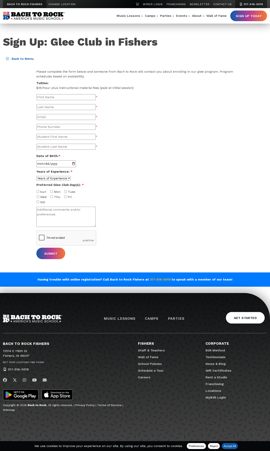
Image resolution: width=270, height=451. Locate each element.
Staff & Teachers (151, 350)
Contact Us (222, 4)
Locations (213, 391)
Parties (165, 16)
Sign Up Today (249, 16)
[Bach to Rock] (34, 15)
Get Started (245, 318)
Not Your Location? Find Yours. (23, 362)
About (197, 16)
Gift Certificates (218, 370)
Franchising (176, 4)
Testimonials (216, 357)
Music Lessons (128, 16)
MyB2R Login (152, 4)
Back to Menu (22, 59)
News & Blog (216, 364)
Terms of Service (109, 405)
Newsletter (200, 4)
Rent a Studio (216, 377)
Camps (150, 16)
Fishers (146, 343)
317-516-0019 (253, 4)
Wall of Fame (216, 16)
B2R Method (215, 350)
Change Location (62, 4)
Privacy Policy (85, 405)
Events (181, 16)
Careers (144, 377)
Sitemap (9, 409)
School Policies (150, 364)
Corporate (217, 343)
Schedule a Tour (151, 370)
